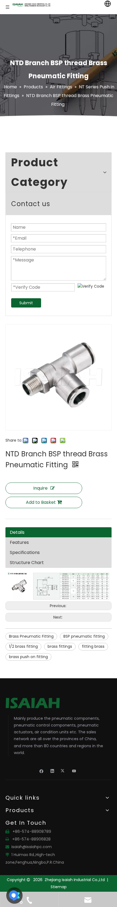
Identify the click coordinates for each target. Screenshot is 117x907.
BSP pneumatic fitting (84, 636)
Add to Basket (41, 502)
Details (17, 532)
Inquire (40, 488)
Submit (26, 303)
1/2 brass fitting (23, 646)
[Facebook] (41, 770)
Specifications (25, 552)
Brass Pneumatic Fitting (31, 636)
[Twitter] (63, 770)
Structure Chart (27, 562)
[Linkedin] (52, 770)
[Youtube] (74, 770)
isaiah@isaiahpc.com (31, 846)
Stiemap (59, 887)
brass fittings (60, 646)
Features (19, 542)
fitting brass (93, 646)
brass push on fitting (28, 656)
